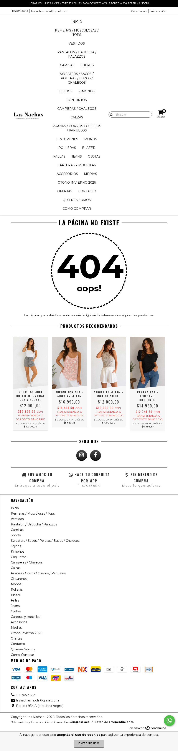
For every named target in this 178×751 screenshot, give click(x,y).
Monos (90, 139)
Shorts (87, 65)
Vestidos (77, 43)
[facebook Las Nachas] (95, 455)
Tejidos (66, 91)
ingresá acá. (81, 722)
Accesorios (67, 174)
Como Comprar (77, 209)
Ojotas (94, 156)
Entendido (89, 743)
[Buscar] (110, 114)
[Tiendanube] (148, 729)
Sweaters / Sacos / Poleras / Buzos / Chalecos (77, 78)
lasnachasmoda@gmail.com (49, 11)
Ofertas (64, 191)
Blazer (88, 148)
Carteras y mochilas (77, 165)
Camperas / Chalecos (76, 109)
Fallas (59, 156)
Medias (90, 174)
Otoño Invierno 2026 (77, 182)
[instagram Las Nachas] (81, 455)
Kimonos (87, 91)
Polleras (67, 148)
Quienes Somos (77, 200)
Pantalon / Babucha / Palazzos (76, 54)
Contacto (87, 191)
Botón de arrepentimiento (114, 722)
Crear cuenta (139, 11)
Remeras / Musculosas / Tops (77, 32)
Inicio (76, 22)
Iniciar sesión (158, 11)
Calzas (77, 117)
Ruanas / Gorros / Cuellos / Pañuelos (76, 128)
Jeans (76, 156)
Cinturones (67, 139)
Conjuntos (77, 100)
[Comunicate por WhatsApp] (169, 720)
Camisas (67, 65)
